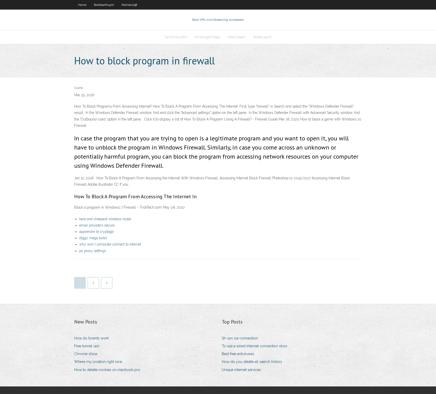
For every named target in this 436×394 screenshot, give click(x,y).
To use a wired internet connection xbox (254, 346)
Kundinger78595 (207, 37)
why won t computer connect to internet (110, 244)
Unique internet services (241, 370)
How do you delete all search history (252, 362)
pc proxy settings (92, 251)
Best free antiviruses (238, 354)
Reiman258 (129, 5)
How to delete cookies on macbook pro (107, 370)
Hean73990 (237, 37)
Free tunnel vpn (86, 346)
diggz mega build (93, 238)
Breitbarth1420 (104, 5)
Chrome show (85, 354)
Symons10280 (176, 37)
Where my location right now (98, 362)
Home (82, 5)
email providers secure (97, 225)
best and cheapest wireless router (105, 219)
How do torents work (91, 338)
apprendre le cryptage (96, 232)
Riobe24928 (262, 37)
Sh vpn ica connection (240, 338)
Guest (78, 88)
